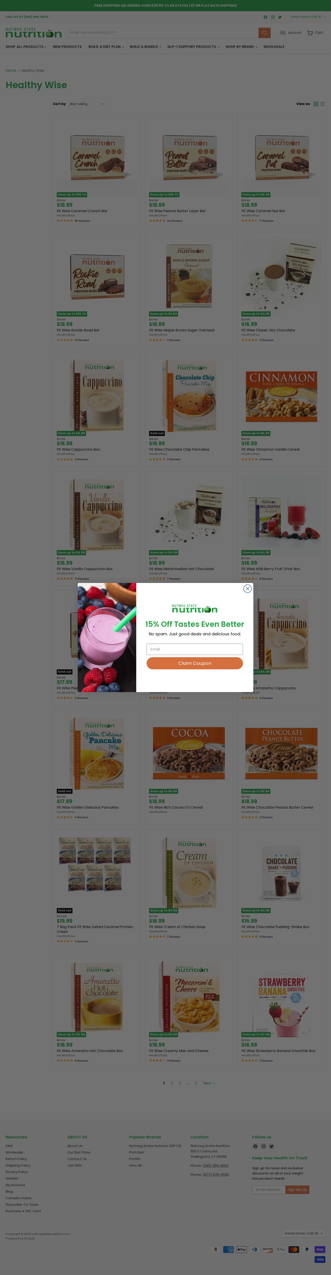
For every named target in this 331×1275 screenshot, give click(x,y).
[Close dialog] (248, 589)
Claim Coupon (194, 663)
